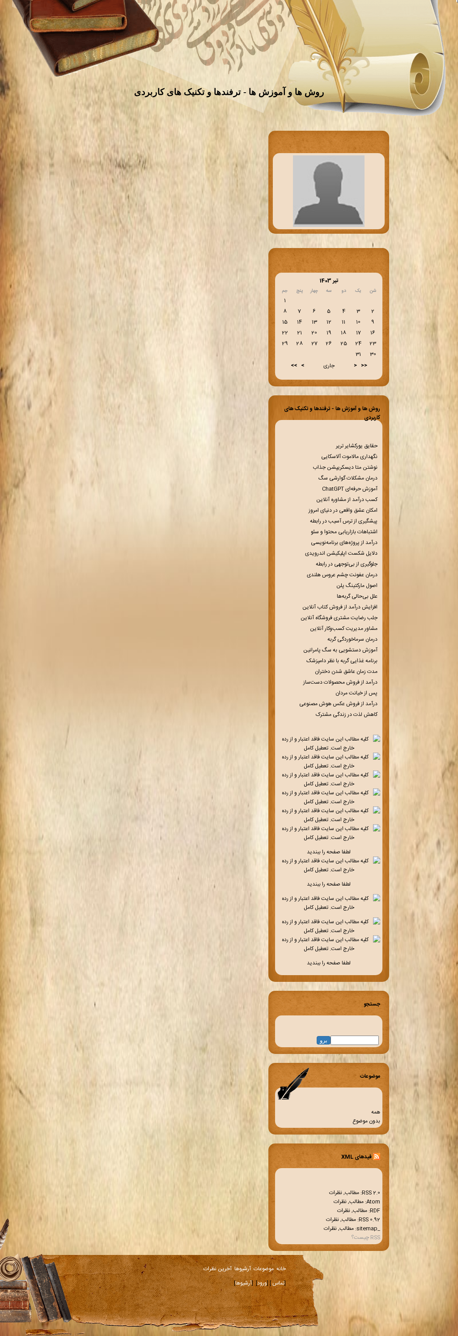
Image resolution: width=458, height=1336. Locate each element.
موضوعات (264, 1268)
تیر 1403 (329, 280)
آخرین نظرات (218, 1268)
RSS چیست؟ (365, 1237)
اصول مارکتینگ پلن (357, 585)
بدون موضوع (366, 1121)
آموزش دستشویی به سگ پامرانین (341, 650)
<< (364, 365)
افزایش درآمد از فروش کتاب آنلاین (340, 607)
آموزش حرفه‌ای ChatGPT (350, 488)
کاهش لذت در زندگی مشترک (347, 714)
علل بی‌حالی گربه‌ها (358, 596)
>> (294, 365)
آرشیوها (242, 1268)
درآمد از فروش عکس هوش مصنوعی (339, 703)
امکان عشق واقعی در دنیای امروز (344, 510)
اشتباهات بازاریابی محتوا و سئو (345, 531)
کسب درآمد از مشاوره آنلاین (347, 499)
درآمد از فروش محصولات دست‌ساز (341, 682)
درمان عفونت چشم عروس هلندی (343, 574)
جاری (329, 365)
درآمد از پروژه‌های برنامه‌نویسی (345, 542)
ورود (262, 1283)
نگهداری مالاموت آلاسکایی (350, 456)
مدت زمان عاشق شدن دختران (347, 671)
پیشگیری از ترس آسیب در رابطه (344, 521)
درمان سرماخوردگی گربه (353, 639)
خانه (281, 1268)
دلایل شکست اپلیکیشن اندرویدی (342, 553)
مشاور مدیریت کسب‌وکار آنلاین (344, 628)
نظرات (335, 1192)
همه (375, 1112)
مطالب (352, 1192)
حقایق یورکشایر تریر (357, 445)
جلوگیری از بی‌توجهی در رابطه (347, 564)
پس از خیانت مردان (357, 693)
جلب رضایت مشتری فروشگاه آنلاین (340, 617)
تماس (277, 1283)
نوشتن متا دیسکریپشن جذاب (346, 467)
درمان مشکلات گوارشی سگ (348, 478)
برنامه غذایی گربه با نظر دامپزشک (342, 660)
